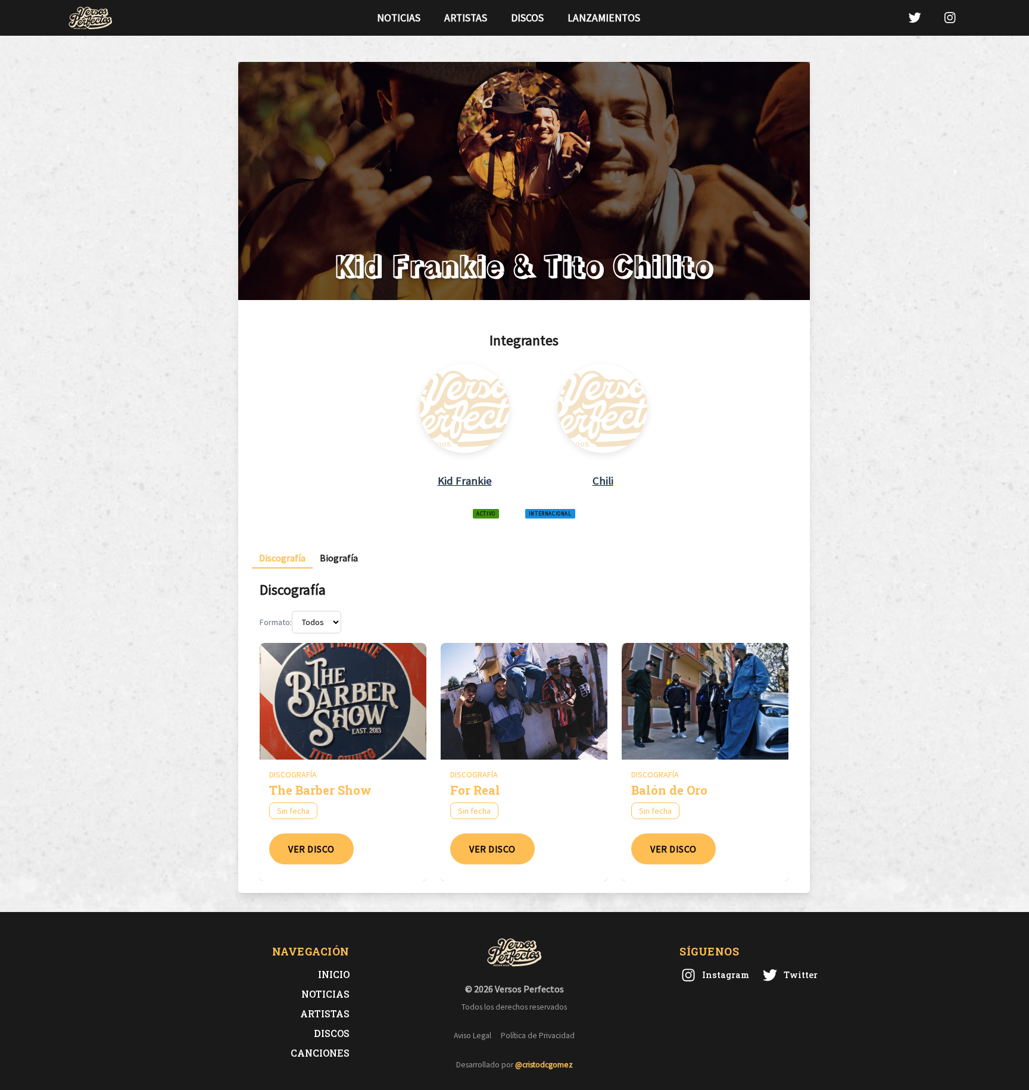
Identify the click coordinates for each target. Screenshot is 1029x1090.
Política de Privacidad (538, 1035)
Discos (527, 17)
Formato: (276, 622)
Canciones (320, 1053)
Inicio (334, 974)
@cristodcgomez (544, 1065)
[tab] (282, 558)
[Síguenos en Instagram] (949, 18)
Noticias (398, 17)
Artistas (465, 17)
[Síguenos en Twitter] (914, 18)
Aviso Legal (472, 1035)
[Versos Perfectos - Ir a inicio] (90, 18)
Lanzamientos (603, 17)
